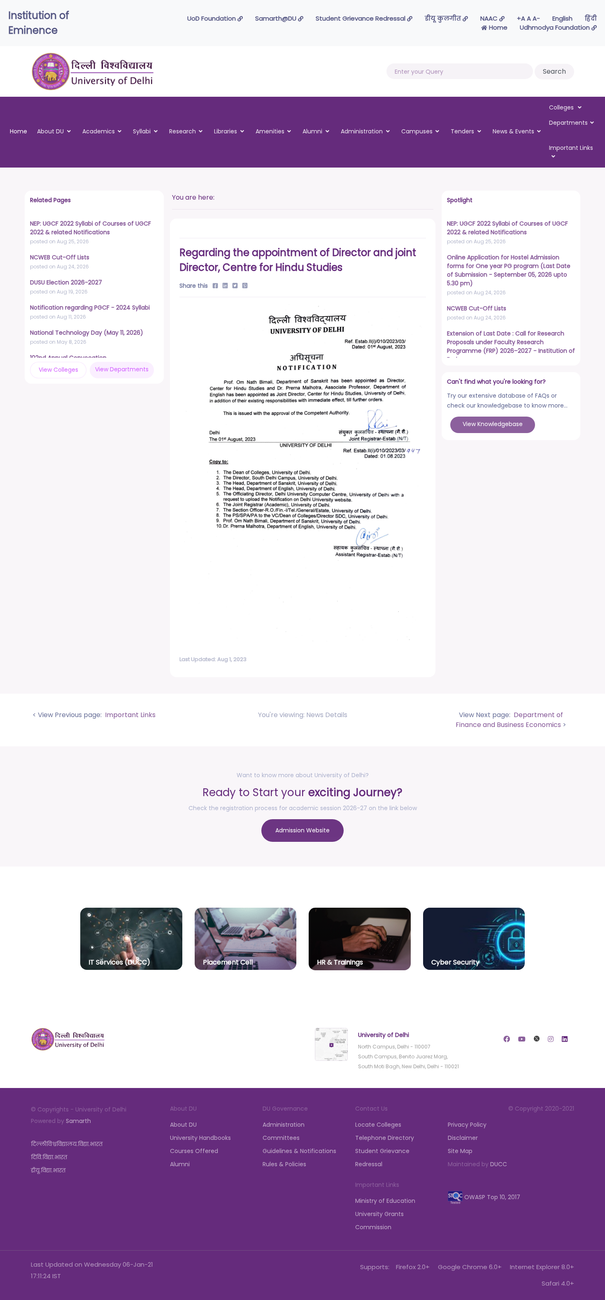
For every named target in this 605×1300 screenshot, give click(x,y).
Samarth (78, 1121)
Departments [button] (568, 123)
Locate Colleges (378, 1125)
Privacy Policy (467, 1125)
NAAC (489, 18)
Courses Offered (194, 1151)
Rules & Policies (284, 1164)
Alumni (312, 131)
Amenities (270, 131)
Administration (362, 131)
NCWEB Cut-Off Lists (59, 257)
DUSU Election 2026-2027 (66, 282)
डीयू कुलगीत (444, 18)
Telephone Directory (384, 1138)
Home (497, 27)
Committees (281, 1138)
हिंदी (591, 18)
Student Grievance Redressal (361, 18)
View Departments (122, 369)
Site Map (460, 1151)
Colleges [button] (562, 107)
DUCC (498, 1164)
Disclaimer (463, 1138)
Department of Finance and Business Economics (509, 719)
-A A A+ (528, 18)
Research (182, 131)
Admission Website (302, 830)
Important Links (129, 715)
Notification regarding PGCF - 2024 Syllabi (90, 307)
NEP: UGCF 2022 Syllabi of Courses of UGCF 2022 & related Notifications (90, 227)
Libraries (225, 131)
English (562, 18)
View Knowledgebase (493, 424)
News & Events (513, 131)
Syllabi (142, 131)
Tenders (462, 131)
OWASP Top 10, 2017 (491, 1197)
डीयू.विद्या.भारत (48, 1170)
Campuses (417, 131)
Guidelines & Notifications (299, 1151)
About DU (50, 131)
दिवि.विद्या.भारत (49, 1157)
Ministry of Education (385, 1201)
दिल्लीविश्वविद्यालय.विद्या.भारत (66, 1144)
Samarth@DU (276, 18)
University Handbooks (200, 1138)
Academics (98, 131)
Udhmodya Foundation (555, 27)
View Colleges (58, 370)
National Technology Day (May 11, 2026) (86, 332)
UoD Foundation (212, 18)
